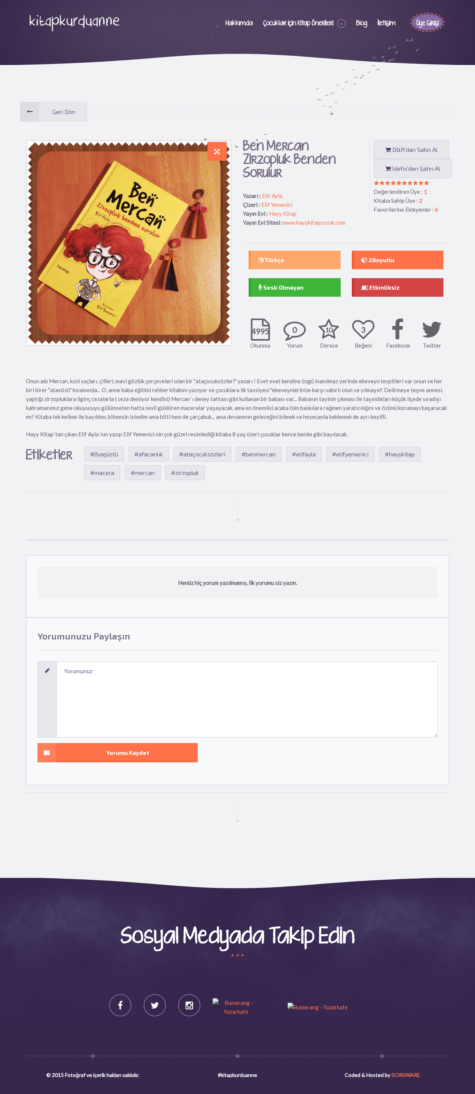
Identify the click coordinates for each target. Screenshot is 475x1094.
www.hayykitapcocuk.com (314, 222)
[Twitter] (155, 1005)
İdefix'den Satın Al (415, 168)
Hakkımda (239, 23)
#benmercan (259, 454)
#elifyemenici (350, 454)
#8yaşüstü (104, 454)
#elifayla (304, 454)
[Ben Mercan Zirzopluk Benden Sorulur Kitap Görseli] (217, 151)
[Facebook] (120, 1005)
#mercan (143, 472)
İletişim (387, 23)
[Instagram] (189, 1005)
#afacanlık (148, 454)
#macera (102, 472)
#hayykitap (400, 454)
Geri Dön (63, 111)
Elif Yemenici (276, 204)
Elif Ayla (272, 195)
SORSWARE (406, 1075)
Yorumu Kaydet (127, 752)
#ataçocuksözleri (202, 454)
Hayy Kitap (283, 213)
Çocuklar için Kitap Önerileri (298, 23)
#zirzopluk (185, 472)
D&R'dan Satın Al (414, 149)
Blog (361, 23)
